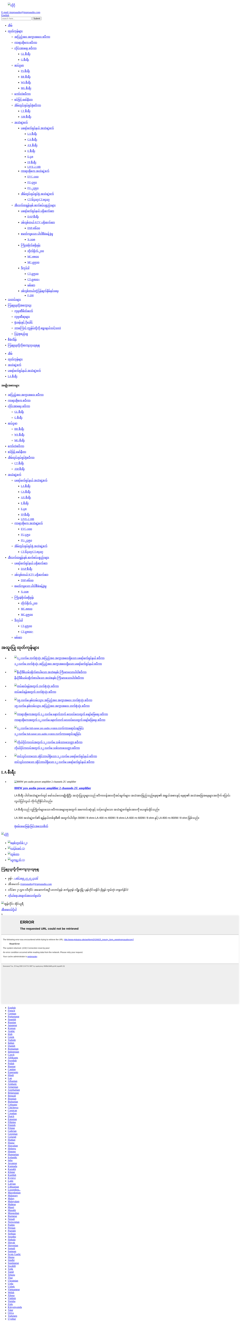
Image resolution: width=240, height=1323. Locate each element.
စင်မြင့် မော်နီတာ (23, 99)
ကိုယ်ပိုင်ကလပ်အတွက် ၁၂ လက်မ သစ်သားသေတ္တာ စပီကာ (47, 748)
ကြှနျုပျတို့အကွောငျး (20, 305)
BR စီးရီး (26, 76)
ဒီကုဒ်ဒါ (25, 268)
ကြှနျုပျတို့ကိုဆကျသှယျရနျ (24, 345)
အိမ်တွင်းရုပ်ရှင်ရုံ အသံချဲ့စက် (37, 193)
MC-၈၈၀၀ (33, 256)
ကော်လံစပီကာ (22, 93)
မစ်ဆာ (31, 285)
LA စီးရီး (32, 133)
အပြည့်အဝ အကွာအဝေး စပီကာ (32, 36)
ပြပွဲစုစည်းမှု (21, 333)
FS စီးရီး (25, 71)
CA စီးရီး (32, 139)
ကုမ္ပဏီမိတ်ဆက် (23, 311)
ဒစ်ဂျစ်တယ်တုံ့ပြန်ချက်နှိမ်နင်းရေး (40, 290)
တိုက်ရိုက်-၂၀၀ (35, 250)
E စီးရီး (31, 151)
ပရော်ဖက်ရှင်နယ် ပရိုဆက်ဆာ (37, 211)
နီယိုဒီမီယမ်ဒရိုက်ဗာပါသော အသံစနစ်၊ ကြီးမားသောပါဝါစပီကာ (49, 677)
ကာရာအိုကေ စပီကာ (25, 42)
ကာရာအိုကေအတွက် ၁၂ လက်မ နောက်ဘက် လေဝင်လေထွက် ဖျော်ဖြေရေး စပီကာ (59, 719)
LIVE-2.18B (34, 167)
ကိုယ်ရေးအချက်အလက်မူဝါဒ (24, 895)
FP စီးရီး (31, 162)
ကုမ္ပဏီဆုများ (22, 316)
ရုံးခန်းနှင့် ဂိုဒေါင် (23, 322)
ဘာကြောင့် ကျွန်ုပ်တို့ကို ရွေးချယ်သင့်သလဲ (37, 328)
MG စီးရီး (26, 88)
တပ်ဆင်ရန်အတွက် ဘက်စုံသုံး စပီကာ (35, 691)
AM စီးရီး (26, 116)
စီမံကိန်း (12, 339)
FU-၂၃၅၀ (33, 188)
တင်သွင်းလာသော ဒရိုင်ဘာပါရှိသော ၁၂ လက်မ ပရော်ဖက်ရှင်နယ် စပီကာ (54, 762)
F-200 (30, 295)
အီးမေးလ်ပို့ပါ (9, 909)
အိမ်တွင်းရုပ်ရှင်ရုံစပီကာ (27, 105)
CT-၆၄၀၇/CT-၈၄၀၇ (38, 199)
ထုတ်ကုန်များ (15, 31)
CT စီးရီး (26, 111)
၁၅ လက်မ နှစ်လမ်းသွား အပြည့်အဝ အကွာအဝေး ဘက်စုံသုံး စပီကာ (52, 705)
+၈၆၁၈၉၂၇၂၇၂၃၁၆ (26, 878)
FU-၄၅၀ (32, 182)
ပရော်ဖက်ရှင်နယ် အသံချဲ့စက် (37, 128)
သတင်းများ (14, 299)
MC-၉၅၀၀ (33, 262)
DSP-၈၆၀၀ (33, 228)
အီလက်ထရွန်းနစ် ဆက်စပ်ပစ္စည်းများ (35, 205)
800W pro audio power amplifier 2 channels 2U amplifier (52, 788)
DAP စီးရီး (33, 216)
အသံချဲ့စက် (21, 122)
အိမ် (10, 25)
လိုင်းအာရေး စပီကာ (25, 48)
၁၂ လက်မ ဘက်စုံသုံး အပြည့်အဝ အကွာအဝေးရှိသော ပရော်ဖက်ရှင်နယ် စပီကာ (58, 663)
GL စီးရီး (26, 54)
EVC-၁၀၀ (33, 176)
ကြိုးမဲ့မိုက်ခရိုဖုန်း (30, 245)
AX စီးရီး (32, 145)
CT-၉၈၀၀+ (33, 279)
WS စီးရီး (26, 82)
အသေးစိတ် (41, 826)
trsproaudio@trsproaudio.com (36, 884)
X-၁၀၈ (31, 239)
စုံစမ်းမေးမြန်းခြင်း (24, 826)
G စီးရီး (25, 59)
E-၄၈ (30, 156)
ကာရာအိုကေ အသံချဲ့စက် (35, 171)
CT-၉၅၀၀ (33, 273)
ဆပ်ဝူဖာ (19, 65)
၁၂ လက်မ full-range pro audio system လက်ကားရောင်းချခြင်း (47, 734)
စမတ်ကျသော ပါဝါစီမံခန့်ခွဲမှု (37, 233)
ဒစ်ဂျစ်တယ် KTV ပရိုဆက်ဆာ (38, 222)
